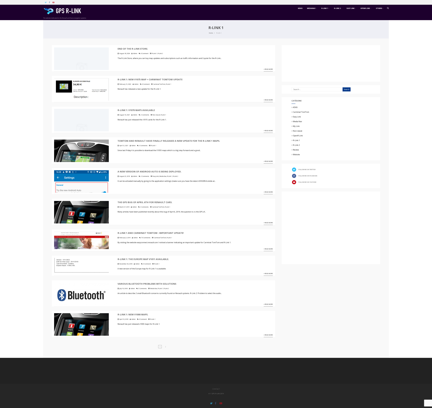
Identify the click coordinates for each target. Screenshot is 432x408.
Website (296, 154)
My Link (296, 126)
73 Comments (145, 238)
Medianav (311, 8)
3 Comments (143, 146)
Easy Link (350, 8)
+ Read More (268, 69)
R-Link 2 (337, 8)
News (300, 8)
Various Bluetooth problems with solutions (147, 283)
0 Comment (144, 53)
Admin (135, 53)
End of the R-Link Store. (133, 48)
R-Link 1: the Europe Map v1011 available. (143, 259)
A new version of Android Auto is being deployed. (149, 171)
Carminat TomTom (159, 84)
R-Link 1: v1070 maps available (136, 110)
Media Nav (162, 176)
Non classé (156, 115)
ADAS (295, 107)
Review (296, 150)
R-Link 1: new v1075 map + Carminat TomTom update (150, 79)
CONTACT (216, 389)
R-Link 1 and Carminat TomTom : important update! (151, 232)
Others (379, 8)
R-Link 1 (324, 8)
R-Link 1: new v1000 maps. (133, 314)
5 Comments (142, 288)
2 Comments (145, 115)
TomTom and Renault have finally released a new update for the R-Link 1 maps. (169, 140)
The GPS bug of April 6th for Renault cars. (145, 202)
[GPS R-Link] (65, 16)
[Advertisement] (310, 63)
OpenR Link (365, 8)
